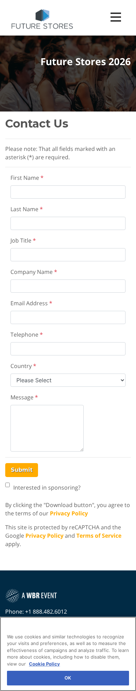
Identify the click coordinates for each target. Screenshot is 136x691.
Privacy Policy (69, 513)
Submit (21, 470)
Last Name (26, 209)
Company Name (33, 272)
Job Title (23, 240)
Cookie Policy (44, 664)
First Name (27, 178)
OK (68, 678)
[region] (68, 654)
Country (23, 366)
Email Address (31, 303)
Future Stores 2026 (85, 62)
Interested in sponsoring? (47, 487)
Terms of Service (98, 535)
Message (24, 397)
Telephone (26, 334)
